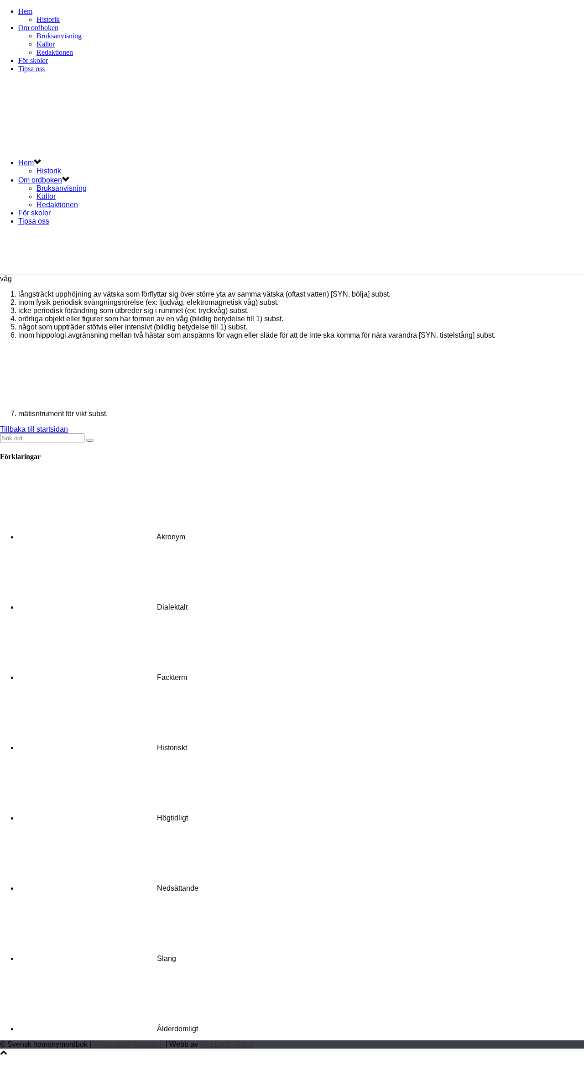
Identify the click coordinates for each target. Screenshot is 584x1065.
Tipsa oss (31, 69)
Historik (48, 19)
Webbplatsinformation (128, 1044)
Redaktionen (54, 52)
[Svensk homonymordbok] (137, 146)
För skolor (33, 60)
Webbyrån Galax (227, 1044)
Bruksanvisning (59, 36)
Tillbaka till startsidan (34, 429)
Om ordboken (38, 27)
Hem (25, 11)
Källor (45, 44)
